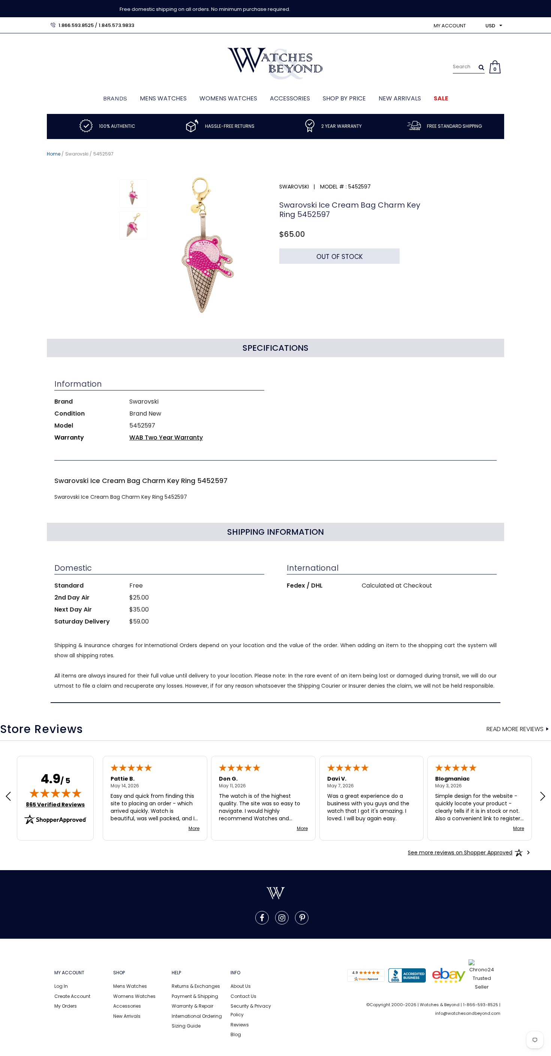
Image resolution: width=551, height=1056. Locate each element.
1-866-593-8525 (480, 1005)
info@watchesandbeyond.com (467, 1013)
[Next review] (543, 797)
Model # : (333, 186)
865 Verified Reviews (55, 804)
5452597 (103, 154)
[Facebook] (262, 917)
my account (450, 25)
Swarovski (76, 154)
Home (53, 154)
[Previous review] (8, 797)
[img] (55, 793)
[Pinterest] (302, 917)
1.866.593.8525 (76, 25)
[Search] (481, 67)
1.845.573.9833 (116, 25)
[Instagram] (282, 917)
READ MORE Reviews (515, 729)
